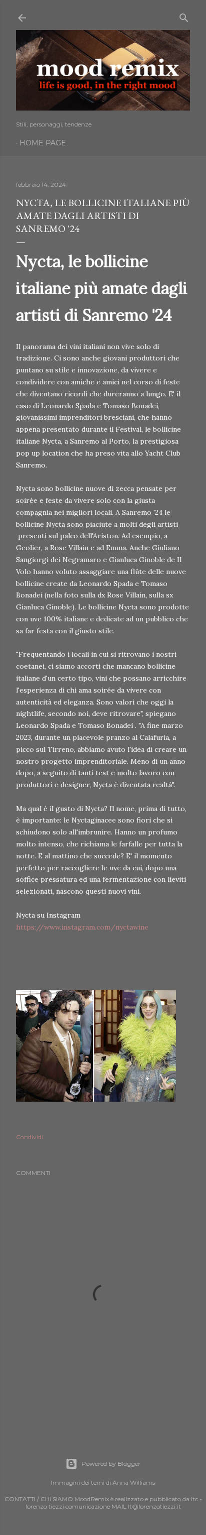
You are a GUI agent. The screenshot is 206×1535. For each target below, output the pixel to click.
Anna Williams (133, 1482)
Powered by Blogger (111, 1463)
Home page (43, 142)
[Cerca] (184, 15)
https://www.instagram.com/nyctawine (82, 927)
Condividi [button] (29, 1137)
